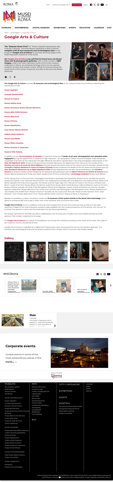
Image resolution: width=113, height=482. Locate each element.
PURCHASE (77, 5)
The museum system (12, 387)
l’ (30, 156)
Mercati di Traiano (11, 99)
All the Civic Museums (60, 5)
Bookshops (36, 412)
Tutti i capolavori (69, 384)
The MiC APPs (47, 291)
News (88, 386)
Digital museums (41, 28)
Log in (85, 5)
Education (84, 28)
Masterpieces (21, 28)
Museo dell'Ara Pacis (12, 103)
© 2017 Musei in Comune (50, 477)
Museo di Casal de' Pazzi (13, 421)
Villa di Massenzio (11, 423)
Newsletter (9, 394)
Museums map (37, 389)
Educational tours (38, 401)
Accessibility (36, 407)
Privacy (63, 477)
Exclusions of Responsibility (75, 477)
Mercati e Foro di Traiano (13, 406)
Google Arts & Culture (17, 59)
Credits (87, 477)
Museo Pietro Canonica (13, 143)
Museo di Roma (10, 121)
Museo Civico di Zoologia (14, 467)
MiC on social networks (82, 290)
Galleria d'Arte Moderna (14, 134)
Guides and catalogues (40, 405)
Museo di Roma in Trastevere (16, 147)
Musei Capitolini (11, 90)
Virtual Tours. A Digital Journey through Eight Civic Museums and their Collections (13, 286)
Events (72, 28)
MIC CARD (35, 396)
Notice (88, 388)
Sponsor (89, 391)
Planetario (8, 464)
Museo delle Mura (11, 117)
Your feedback (37, 414)
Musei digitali (15, 32)
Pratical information (39, 387)
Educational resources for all (69, 409)
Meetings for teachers (66, 411)
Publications (9, 389)
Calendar (99, 28)
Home (6, 32)
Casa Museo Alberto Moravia (16, 130)
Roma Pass (36, 398)
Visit (109, 28)
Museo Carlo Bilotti (12, 139)
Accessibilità (36, 410)
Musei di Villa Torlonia (13, 152)
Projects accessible (65, 413)
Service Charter (10, 391)
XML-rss (108, 477)
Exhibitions (59, 28)
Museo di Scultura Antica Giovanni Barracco (22, 108)
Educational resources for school (70, 406)
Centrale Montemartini (13, 94)
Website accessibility (98, 477)
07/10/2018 (41, 322)
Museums (6, 28)
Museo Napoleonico (12, 125)
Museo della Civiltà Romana (15, 112)
